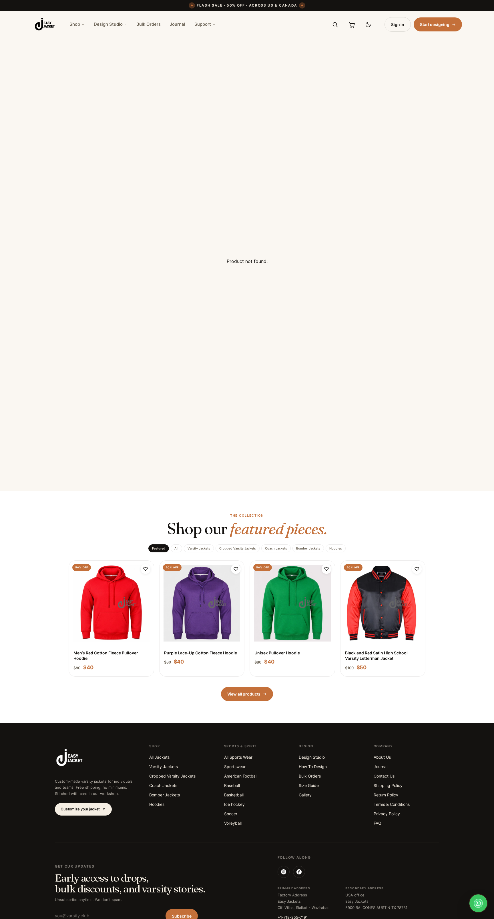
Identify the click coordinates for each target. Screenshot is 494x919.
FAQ (377, 823)
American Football (240, 776)
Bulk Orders (148, 24)
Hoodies (335, 548)
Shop (74, 24)
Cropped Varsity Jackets (237, 548)
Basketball (234, 794)
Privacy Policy (387, 813)
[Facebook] (299, 872)
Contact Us (384, 776)
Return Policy (386, 794)
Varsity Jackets (199, 548)
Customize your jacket (80, 809)
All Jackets (159, 757)
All (176, 548)
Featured (158, 548)
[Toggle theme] (368, 24)
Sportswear (235, 766)
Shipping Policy (388, 785)
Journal (177, 24)
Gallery (305, 794)
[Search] (335, 24)
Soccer (230, 813)
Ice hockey (234, 804)
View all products (244, 694)
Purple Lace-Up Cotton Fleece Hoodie (200, 652)
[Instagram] (284, 872)
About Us (382, 757)
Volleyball (233, 823)
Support (202, 24)
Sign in (397, 24)
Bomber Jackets (308, 548)
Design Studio (108, 24)
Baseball (232, 785)
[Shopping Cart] (351, 24)
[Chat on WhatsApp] (478, 903)
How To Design (313, 766)
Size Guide (309, 785)
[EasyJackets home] (45, 24)
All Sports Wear (238, 757)
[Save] (145, 569)
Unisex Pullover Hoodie (277, 652)
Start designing (434, 24)
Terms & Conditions (392, 804)
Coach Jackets (276, 548)
